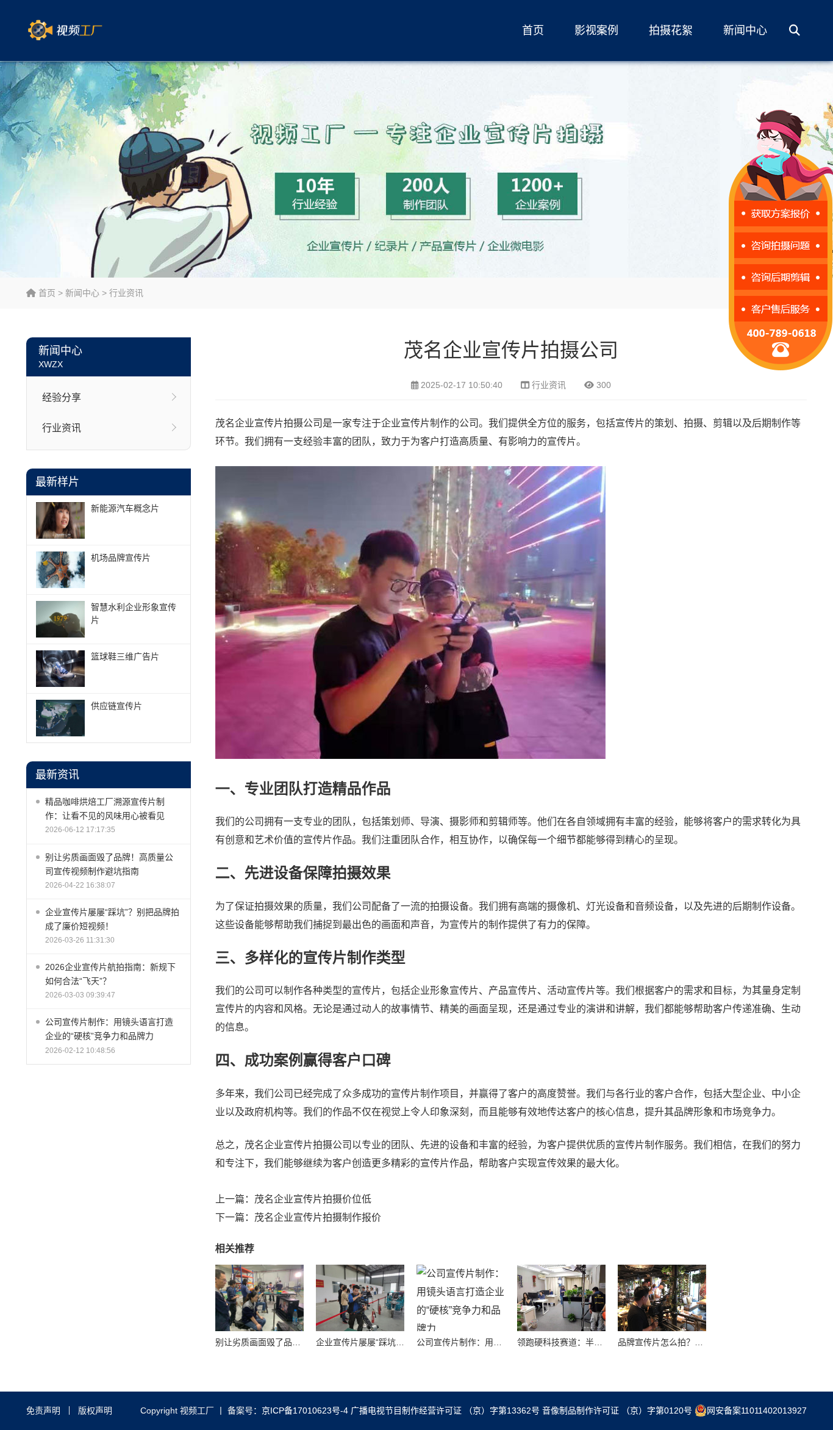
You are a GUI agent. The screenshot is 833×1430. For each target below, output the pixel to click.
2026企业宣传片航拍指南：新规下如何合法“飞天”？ (110, 974)
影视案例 (596, 30)
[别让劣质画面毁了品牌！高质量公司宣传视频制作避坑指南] (259, 1298)
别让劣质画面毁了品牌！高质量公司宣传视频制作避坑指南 (109, 864)
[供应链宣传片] (60, 718)
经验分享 (61, 397)
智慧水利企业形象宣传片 (133, 613)
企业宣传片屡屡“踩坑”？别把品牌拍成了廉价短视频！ (112, 919)
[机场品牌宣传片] (60, 570)
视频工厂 (84, 30)
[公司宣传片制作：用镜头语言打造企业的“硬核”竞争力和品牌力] (460, 1298)
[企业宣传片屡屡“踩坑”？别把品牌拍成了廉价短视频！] (360, 1298)
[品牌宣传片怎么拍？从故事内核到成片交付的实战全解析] (662, 1298)
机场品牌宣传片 (121, 557)
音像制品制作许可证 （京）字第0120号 (617, 1410)
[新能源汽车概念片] (60, 520)
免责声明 (43, 1410)
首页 (533, 30)
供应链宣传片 (116, 706)
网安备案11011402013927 (757, 1410)
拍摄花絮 (671, 30)
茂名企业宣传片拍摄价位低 (312, 1199)
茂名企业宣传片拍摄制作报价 (317, 1217)
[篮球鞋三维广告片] (60, 668)
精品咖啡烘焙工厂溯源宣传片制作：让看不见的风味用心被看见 (105, 809)
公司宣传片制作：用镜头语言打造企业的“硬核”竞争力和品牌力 (109, 1029)
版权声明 (95, 1410)
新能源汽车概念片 (125, 508)
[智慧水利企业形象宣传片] (60, 619)
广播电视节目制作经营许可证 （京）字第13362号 (445, 1410)
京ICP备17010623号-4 (305, 1410)
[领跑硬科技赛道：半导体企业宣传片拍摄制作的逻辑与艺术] (561, 1298)
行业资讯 (126, 293)
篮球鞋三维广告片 (125, 656)
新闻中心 (745, 30)
